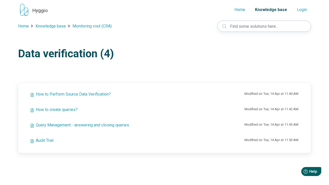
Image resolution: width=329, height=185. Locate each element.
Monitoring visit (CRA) (92, 26)
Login (302, 9)
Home (239, 9)
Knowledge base (271, 9)
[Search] (224, 26)
